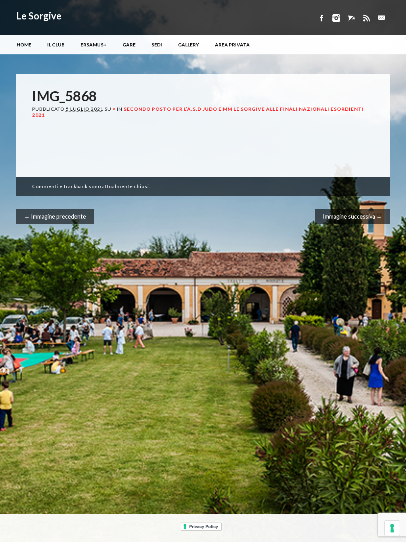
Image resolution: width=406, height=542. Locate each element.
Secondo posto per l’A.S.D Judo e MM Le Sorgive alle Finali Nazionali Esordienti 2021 (198, 111)
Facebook (321, 18)
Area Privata (232, 45)
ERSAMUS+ (93, 45)
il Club (56, 45)
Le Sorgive (38, 15)
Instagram (336, 18)
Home (24, 45)
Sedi (156, 45)
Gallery (188, 45)
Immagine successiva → (352, 216)
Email (381, 18)
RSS (366, 18)
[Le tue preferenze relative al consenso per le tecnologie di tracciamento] (392, 528)
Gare (129, 45)
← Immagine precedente (55, 216)
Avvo (351, 18)
